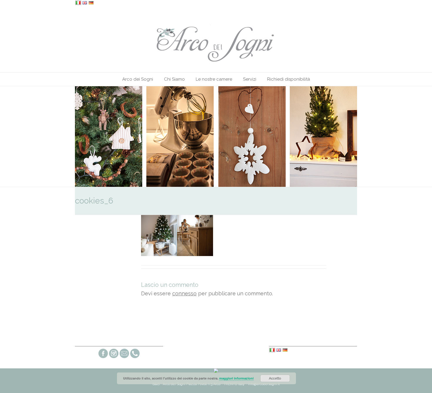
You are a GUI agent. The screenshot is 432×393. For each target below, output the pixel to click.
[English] (84, 3)
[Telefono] (135, 357)
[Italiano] (78, 3)
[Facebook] (103, 357)
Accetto (275, 378)
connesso (184, 293)
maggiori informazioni (236, 378)
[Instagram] (113, 357)
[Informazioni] (124, 357)
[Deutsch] (91, 3)
